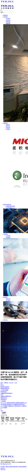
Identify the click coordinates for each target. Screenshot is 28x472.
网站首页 (5, 15)
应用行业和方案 (7, 204)
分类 (2, 410)
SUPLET (8, 128)
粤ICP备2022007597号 (6, 464)
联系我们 (5, 297)
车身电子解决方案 (10, 206)
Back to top (3, 469)
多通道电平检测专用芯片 (7, 393)
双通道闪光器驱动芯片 (6, 396)
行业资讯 (8, 237)
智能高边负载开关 (5, 388)
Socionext (8, 129)
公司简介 (8, 18)
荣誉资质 (8, 21)
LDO (2, 384)
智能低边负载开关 (5, 386)
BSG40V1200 (4, 415)
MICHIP (8, 124)
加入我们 (8, 300)
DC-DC (2, 385)
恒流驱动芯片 (4, 391)
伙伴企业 (5, 320)
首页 (2, 382)
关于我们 (5, 17)
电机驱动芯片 (4, 397)
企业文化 (8, 20)
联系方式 (8, 298)
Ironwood (8, 127)
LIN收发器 (3, 401)
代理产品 (5, 123)
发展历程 (8, 23)
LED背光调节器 (4, 390)
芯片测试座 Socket (10, 207)
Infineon (8, 125)
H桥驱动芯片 (4, 399)
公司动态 (5, 234)
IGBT (16, 382)
